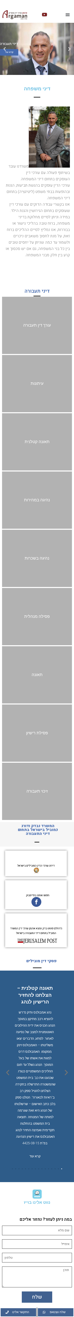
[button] (67, 14)
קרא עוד (34, 1156)
